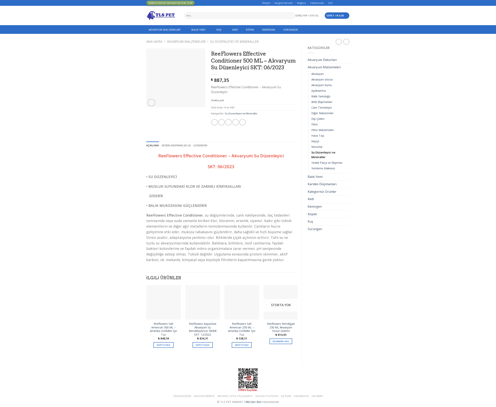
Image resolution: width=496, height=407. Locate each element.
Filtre (314, 124)
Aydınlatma (318, 91)
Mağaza (301, 3)
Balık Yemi (198, 29)
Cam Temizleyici (321, 107)
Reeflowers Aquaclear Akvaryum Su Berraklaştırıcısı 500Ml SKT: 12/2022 (202, 329)
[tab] (152, 145)
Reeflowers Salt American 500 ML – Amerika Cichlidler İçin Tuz (163, 329)
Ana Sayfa (154, 41)
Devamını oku (281, 341)
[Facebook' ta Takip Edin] (337, 3)
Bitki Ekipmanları (321, 102)
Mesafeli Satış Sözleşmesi (234, 396)
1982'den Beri (253, 402)
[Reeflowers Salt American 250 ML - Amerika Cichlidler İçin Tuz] (242, 302)
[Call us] (348, 3)
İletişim (266, 3)
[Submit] (291, 15)
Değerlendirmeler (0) (176, 145)
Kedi (235, 29)
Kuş (218, 29)
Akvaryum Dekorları (322, 60)
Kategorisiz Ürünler (322, 191)
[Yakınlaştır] (151, 102)
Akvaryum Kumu (321, 85)
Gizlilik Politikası (267, 396)
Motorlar (317, 147)
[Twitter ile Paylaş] (221, 122)
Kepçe (315, 141)
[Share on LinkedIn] (242, 122)
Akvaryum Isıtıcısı (322, 79)
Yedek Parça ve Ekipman (326, 163)
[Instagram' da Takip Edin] (340, 3)
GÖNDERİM (200, 145)
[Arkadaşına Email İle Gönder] (228, 122)
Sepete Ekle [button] (163, 345)
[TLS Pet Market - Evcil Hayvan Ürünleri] (162, 15)
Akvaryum (317, 74)
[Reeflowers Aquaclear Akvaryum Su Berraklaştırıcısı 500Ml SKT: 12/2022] (202, 302)
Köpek (250, 29)
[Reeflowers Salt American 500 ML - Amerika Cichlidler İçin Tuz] (163, 302)
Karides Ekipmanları (322, 184)
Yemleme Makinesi (323, 168)
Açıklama (152, 145)
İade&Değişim (182, 396)
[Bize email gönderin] (344, 3)
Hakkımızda (317, 3)
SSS (330, 3)
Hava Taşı (317, 135)
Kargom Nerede (284, 3)
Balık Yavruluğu (320, 96)
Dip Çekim (317, 119)
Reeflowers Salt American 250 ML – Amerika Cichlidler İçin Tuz (241, 329)
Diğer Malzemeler (322, 113)
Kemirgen (268, 29)
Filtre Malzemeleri (322, 130)
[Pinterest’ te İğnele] (235, 122)
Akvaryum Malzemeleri (165, 29)
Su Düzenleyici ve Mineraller (234, 41)
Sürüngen (290, 29)
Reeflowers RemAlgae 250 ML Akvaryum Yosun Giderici (281, 327)
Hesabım (317, 396)
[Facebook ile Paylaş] (214, 122)
